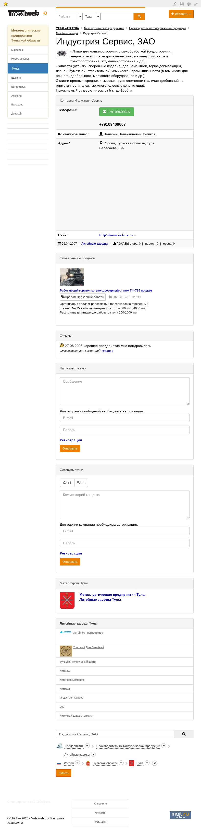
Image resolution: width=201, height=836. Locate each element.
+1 (68, 483)
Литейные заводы (67, 33)
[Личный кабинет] (196, 4)
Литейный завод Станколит (77, 715)
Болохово (17, 104)
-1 (83, 483)
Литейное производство (88, 632)
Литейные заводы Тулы (100, 599)
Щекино (16, 77)
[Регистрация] (189, 4)
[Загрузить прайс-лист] (182, 4)
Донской (16, 113)
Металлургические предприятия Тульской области (25, 35)
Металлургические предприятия (104, 28)
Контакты (100, 812)
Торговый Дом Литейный (88, 647)
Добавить (181, 14)
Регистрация (71, 440)
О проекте (100, 803)
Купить (63, 773)
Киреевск (17, 49)
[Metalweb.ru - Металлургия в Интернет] (23, 11)
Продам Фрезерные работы (84, 297)
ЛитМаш (65, 670)
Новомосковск (20, 58)
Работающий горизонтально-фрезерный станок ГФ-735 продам (106, 290)
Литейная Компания (72, 679)
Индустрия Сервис (71, 697)
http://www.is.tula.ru (116, 235)
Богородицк (18, 86)
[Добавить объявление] (175, 4)
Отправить (70, 448)
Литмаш (65, 688)
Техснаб (107, 351)
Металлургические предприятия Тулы (112, 594)
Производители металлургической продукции (157, 28)
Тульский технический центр (78, 661)
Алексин (16, 95)
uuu (62, 706)
